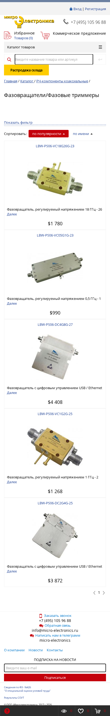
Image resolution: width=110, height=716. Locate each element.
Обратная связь (58, 625)
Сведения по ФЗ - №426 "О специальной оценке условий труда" (27, 689)
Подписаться (55, 677)
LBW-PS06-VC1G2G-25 (55, 413)
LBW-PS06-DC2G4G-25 (55, 503)
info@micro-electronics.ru (55, 630)
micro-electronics (55, 640)
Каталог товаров (21, 47)
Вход (77, 8)
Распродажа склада (26, 70)
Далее (12, 214)
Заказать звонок (58, 615)
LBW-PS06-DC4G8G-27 (55, 324)
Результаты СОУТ (14, 697)
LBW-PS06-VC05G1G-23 (55, 235)
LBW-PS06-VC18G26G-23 (55, 146)
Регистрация (95, 8)
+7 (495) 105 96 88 (88, 22)
